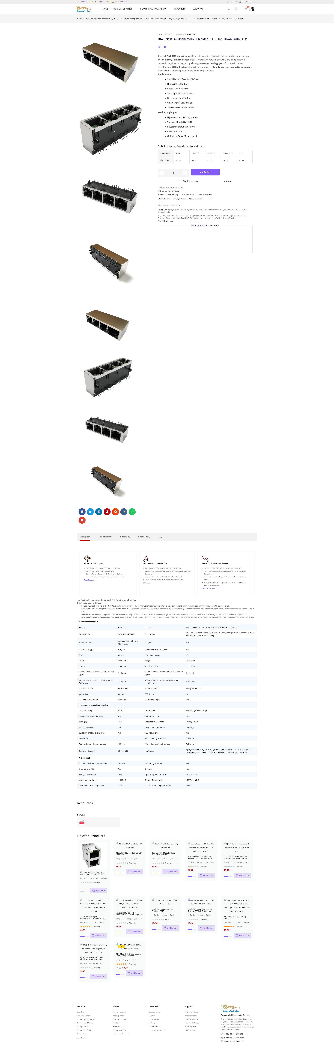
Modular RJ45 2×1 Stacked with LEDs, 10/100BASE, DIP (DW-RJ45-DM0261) (92, 873)
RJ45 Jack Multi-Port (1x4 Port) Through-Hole (165, 18)
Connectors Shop (122, 8)
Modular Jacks (229, 215)
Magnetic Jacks (227, 862)
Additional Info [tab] (105, 537)
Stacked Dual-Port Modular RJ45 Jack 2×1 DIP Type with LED (200, 857)
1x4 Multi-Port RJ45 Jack (173, 215)
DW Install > (147, 583)
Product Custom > (208, 589)
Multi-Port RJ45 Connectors (187, 218)
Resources (179, 8)
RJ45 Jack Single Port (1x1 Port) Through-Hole (166, 859)
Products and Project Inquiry (168, 194)
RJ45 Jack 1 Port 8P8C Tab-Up (154, 859)
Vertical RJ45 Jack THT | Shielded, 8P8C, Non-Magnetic (129, 914)
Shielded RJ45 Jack (226, 218)
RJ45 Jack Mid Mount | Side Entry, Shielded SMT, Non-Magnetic (92, 958)
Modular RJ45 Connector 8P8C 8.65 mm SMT (165, 910)
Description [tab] (85, 537)
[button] (82, 511)
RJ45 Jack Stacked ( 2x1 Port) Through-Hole (104, 878)
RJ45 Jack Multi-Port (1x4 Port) (129, 18)
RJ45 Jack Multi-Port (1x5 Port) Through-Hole (208, 915)
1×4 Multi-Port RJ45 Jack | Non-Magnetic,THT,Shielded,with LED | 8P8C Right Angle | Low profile (237, 917)
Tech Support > (89, 580)
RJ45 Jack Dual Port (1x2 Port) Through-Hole (129, 859)
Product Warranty (205, 194)
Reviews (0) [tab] (125, 537)
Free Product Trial (188, 194)
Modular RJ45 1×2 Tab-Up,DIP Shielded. (129, 854)
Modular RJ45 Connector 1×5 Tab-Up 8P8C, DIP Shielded (200, 910)
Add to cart (205, 172)
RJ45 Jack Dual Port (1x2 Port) (119, 859)
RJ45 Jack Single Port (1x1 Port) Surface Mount (173, 915)
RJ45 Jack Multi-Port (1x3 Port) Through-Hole (239, 862)
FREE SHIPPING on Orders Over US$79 (90, 2)
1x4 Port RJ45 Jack (214, 215)
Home (105, 8)
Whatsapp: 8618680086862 (117, 2)
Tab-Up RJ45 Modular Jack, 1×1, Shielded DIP (163, 854)
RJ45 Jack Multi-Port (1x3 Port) (233, 862)
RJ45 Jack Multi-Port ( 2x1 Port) (98, 878)
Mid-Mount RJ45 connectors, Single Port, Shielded (128, 955)
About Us (198, 8)
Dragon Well (165, 34)
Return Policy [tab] (144, 537)
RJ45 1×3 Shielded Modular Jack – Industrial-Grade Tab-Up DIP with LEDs (237, 857)
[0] (246, 9)
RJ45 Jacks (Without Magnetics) (99, 18)
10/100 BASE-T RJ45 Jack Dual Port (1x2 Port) (92, 878)
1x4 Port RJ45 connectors (195, 215)
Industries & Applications (153, 8)
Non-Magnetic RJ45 (209, 218)
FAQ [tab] (160, 537)
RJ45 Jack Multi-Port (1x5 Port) (200, 915)
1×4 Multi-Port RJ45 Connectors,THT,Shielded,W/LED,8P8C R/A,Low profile (93, 917)
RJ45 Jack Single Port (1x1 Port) (159, 859)
